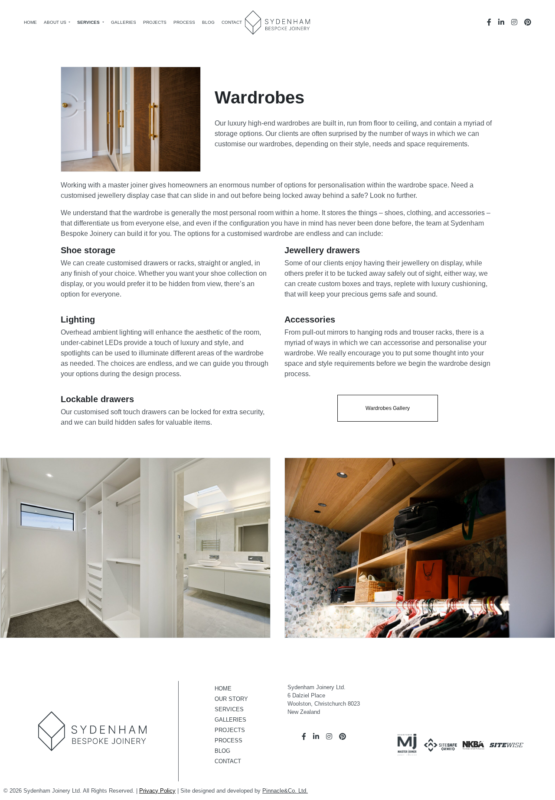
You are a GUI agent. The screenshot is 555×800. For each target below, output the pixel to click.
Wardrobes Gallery (388, 408)
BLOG (222, 751)
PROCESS (228, 740)
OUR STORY (231, 699)
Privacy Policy (157, 790)
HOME (223, 688)
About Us (56, 22)
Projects (154, 22)
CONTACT (228, 761)
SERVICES (229, 709)
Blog (208, 22)
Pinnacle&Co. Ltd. (285, 790)
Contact (232, 22)
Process (184, 22)
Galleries (123, 22)
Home (30, 22)
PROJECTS (230, 730)
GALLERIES (230, 719)
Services (89, 22)
